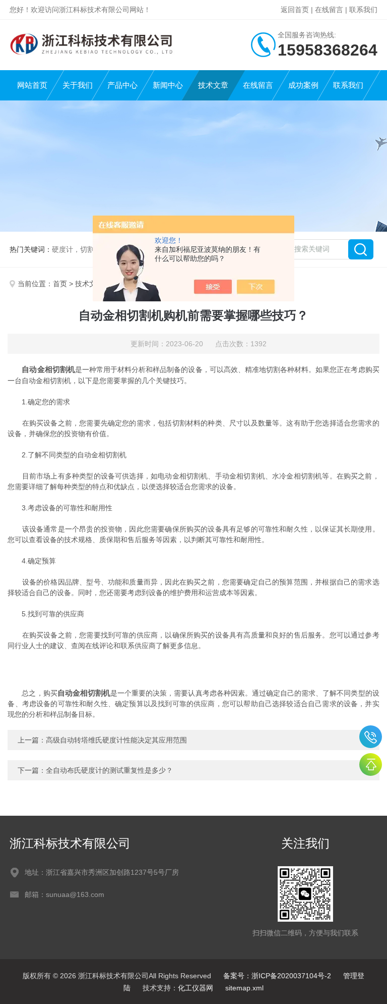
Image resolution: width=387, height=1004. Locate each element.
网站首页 (32, 85)
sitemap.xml (244, 988)
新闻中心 (168, 85)
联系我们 (363, 10)
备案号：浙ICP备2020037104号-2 (277, 976)
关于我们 (77, 85)
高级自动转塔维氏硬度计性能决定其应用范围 (116, 740)
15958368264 (370, 736)
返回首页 (295, 10)
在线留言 (329, 10)
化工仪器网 (195, 988)
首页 (60, 284)
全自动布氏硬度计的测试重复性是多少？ (109, 770)
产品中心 (122, 85)
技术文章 (213, 85)
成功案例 (303, 85)
